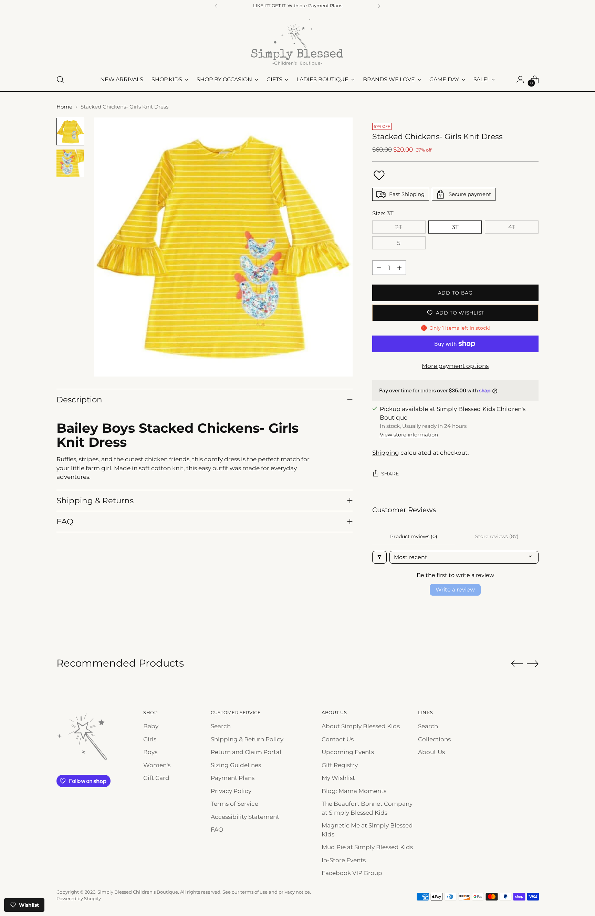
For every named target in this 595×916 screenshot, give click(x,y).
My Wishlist (338, 777)
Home (64, 106)
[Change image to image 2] (70, 163)
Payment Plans (232, 777)
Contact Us (338, 739)
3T (455, 227)
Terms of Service (234, 803)
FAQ (217, 829)
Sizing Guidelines (236, 765)
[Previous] (216, 6)
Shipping (385, 452)
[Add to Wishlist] (379, 175)
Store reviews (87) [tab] (497, 536)
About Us (431, 752)
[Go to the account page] (520, 79)
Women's (156, 765)
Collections (434, 739)
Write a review (455, 589)
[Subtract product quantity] (379, 268)
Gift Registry (340, 765)
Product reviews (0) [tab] (413, 536)
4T (511, 227)
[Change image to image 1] (70, 131)
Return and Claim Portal (246, 752)
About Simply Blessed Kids (361, 726)
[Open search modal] (60, 79)
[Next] (379, 6)
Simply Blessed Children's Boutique (137, 892)
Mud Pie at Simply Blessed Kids (367, 847)
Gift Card (156, 777)
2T (398, 227)
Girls (149, 739)
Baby (150, 726)
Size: (383, 213)
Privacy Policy (231, 791)
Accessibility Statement (245, 816)
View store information (409, 434)
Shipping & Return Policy (247, 739)
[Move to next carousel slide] (533, 663)
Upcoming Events (348, 752)
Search (221, 726)
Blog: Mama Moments (354, 791)
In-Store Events (344, 860)
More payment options (455, 365)
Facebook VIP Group (352, 872)
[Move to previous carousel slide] (517, 664)
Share (390, 474)
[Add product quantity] (399, 268)
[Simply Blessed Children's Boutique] (297, 42)
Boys (150, 752)
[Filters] (379, 557)
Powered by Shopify (78, 898)
